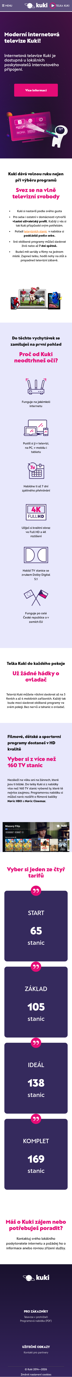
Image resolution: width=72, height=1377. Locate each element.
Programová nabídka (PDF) (36, 1320)
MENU (8, 5)
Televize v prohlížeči (36, 1316)
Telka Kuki (62, 5)
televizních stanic (35, 231)
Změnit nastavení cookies (36, 1374)
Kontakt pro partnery (36, 1352)
